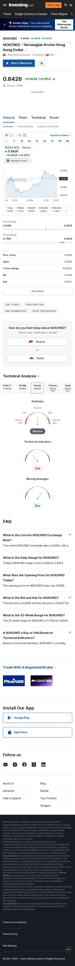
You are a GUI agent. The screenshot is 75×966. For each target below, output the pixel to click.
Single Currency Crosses (31, 14)
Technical (38, 117)
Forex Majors (59, 14)
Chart (23, 117)
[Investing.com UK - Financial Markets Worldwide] (21, 5)
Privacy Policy (10, 934)
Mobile (44, 790)
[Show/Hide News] (25, 135)
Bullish (40, 358)
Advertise (8, 790)
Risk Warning (10, 945)
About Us (8, 783)
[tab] (22, 388)
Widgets (45, 805)
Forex (7, 14)
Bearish (40, 341)
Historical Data (25, 126)
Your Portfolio (48, 798)
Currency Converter (48, 126)
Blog (43, 783)
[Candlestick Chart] (7, 135)
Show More (37, 291)
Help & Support (12, 798)
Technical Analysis (19, 376)
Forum (54, 117)
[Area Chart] (12, 135)
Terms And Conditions (15, 922)
